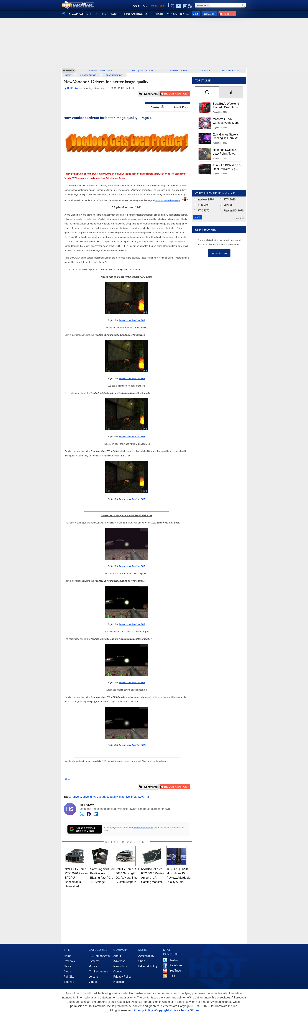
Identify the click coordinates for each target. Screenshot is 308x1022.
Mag (122, 796)
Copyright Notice (166, 1010)
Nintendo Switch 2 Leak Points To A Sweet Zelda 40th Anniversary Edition (225, 151)
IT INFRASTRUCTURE (136, 14)
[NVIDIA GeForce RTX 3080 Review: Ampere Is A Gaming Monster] (151, 856)
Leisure (93, 976)
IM (147, 796)
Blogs (67, 971)
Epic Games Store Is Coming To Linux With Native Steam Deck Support (227, 136)
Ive (128, 796)
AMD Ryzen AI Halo (178, 70)
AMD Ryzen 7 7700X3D (142, 70)
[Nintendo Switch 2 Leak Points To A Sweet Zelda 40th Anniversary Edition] (205, 154)
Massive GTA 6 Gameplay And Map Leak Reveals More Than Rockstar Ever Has (225, 121)
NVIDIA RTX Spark (230, 70)
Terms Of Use (190, 1010)
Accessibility (146, 955)
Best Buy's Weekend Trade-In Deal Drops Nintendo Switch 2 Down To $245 (226, 105)
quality (113, 796)
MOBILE (114, 14)
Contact (118, 971)
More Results (240, 218)
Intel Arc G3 (204, 70)
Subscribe (209, 13)
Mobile (93, 966)
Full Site (69, 976)
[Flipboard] (185, 6)
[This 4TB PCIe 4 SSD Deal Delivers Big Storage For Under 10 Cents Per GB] (205, 169)
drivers (77, 796)
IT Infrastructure (98, 971)
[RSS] (190, 6)
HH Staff (87, 805)
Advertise (119, 961)
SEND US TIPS (158, 6)
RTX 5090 (203, 205)
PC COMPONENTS (79, 14)
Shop (195, 13)
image (135, 796)
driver (93, 796)
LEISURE (158, 14)
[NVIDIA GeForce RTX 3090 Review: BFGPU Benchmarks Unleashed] (75, 856)
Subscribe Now (219, 253)
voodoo (103, 796)
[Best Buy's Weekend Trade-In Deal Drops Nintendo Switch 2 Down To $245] (205, 107)
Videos (93, 981)
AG (142, 796)
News (67, 966)
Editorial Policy (147, 966)
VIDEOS (172, 14)
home (68, 75)
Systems (94, 961)
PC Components (88, 75)
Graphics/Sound (114, 75)
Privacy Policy (122, 976)
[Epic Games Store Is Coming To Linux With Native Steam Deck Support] (205, 138)
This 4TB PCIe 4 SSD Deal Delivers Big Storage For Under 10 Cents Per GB (227, 167)
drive (86, 796)
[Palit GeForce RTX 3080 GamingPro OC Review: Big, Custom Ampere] (125, 856)
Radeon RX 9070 (233, 210)
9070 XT (228, 205)
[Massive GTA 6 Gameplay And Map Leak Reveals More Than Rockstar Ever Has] (205, 123)
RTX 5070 (203, 210)
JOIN (144, 6)
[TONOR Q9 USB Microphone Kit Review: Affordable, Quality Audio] (176, 856)
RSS (173, 975)
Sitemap (69, 981)
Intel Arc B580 (205, 199)
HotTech (118, 981)
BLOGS (184, 14)
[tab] (207, 92)
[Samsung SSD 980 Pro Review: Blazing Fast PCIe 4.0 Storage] (100, 856)
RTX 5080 (229, 199)
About (117, 955)
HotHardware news (143, 827)
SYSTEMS (100, 14)
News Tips (120, 966)
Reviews (69, 961)
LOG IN (136, 6)
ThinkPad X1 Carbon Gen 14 (99, 70)
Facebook (176, 965)
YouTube (175, 970)
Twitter (174, 960)
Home (67, 955)
